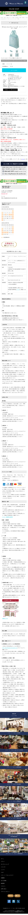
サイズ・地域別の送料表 (7, 517)
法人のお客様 (3, 880)
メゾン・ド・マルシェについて (7, 875)
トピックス (3, 866)
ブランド (2, 861)
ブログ (2, 872)
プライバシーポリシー (5, 891)
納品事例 (2, 883)
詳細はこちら (5, 618)
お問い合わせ (3, 888)
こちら (17, 289)
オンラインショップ (5, 864)
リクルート (3, 886)
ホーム (2, 858)
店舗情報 (2, 877)
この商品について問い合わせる (10, 89)
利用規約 (17, 911)
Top (25, 912)
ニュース (2, 869)
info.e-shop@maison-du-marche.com (9, 198)
